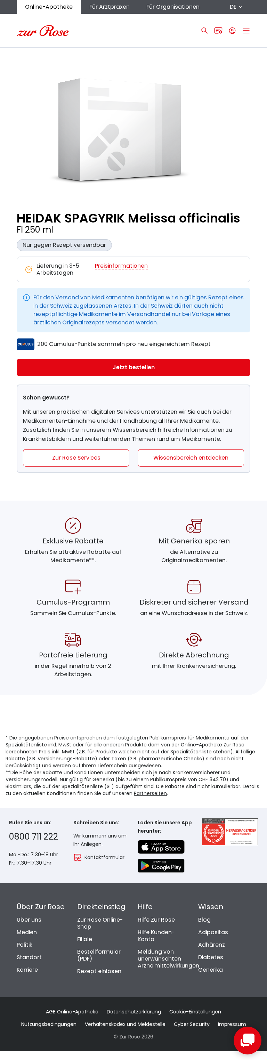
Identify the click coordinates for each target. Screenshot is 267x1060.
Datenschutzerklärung (134, 1011)
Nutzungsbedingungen (48, 1024)
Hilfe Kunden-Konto (156, 935)
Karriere (27, 970)
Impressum (232, 1024)
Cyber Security (192, 1024)
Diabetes (210, 957)
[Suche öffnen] (204, 30)
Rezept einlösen (99, 971)
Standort (29, 957)
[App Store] (161, 847)
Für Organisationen (173, 7)
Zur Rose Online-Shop (100, 923)
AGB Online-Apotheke (72, 1011)
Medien (27, 932)
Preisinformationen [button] (121, 266)
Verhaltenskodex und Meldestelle (125, 1024)
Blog (204, 920)
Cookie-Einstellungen (195, 1011)
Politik (24, 945)
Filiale (84, 939)
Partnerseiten (150, 793)
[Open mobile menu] (246, 30)
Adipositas (213, 932)
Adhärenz (211, 945)
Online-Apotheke (49, 7)
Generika (210, 970)
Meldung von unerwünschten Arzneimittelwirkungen (168, 959)
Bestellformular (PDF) (99, 955)
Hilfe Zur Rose (156, 920)
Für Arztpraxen (109, 7)
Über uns (29, 920)
